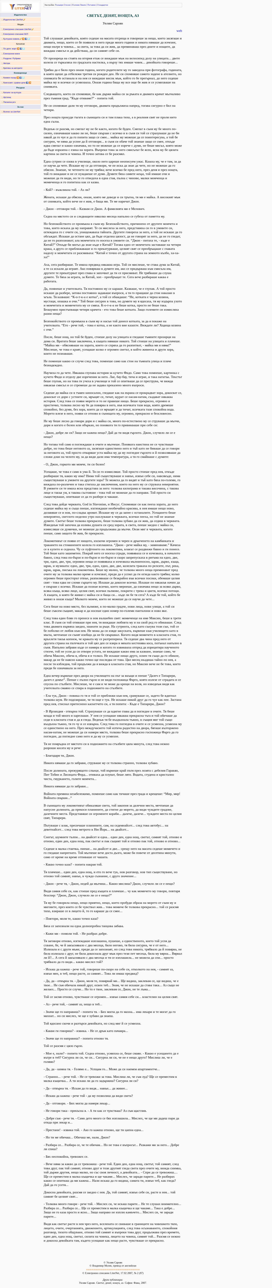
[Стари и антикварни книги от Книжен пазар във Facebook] (20, 78)
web (179, 31)
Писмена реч (9, 102)
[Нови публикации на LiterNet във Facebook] (21, 49)
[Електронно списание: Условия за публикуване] (32, 29)
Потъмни (91, 5)
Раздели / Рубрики (12, 58)
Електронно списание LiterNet (17, 29)
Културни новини (11, 39)
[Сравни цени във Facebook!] (27, 83)
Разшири (59, 5)
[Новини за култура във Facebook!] (26, 39)
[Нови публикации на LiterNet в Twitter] (24, 49)
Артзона (7, 97)
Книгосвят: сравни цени (14, 83)
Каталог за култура (12, 92)
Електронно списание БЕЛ (15, 34)
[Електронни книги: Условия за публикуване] (24, 19)
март (14, 49)
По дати (7, 49)
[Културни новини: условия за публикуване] (20, 39)
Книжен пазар (9, 78)
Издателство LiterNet (13, 19)
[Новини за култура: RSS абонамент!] (23, 39)
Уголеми (76, 5)
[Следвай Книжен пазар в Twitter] (23, 78)
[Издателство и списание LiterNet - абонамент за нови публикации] (18, 49)
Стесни (67, 5)
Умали (83, 5)
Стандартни (102, 5)
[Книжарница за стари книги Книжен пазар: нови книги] (18, 78)
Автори (6, 63)
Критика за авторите (12, 68)
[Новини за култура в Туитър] (29, 39)
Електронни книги (11, 54)
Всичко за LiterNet (11, 112)
